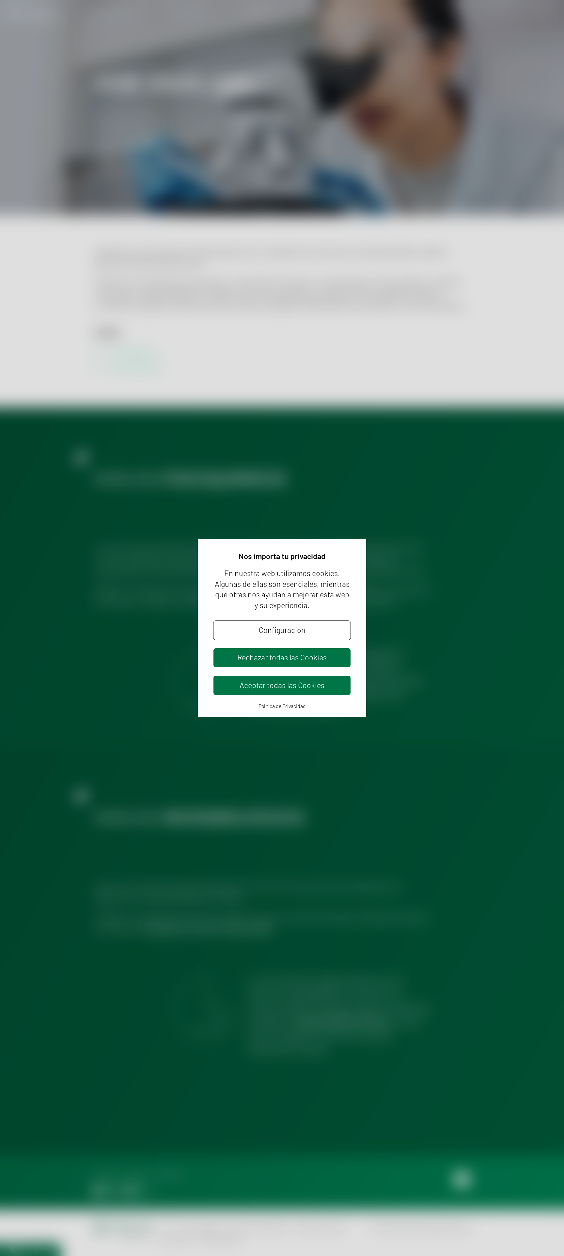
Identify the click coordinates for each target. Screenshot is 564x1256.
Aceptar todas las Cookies (282, 685)
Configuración (282, 630)
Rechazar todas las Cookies (282, 657)
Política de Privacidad (282, 706)
